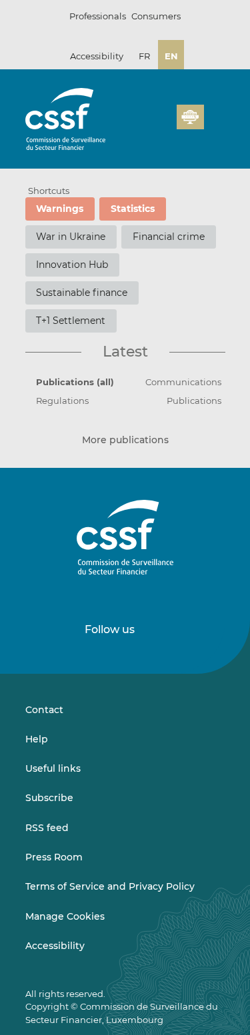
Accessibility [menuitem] (55, 946)
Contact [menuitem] (44, 710)
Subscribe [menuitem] (49, 798)
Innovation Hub (72, 265)
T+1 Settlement (70, 321)
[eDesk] (190, 117)
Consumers (156, 16)
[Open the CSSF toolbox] (162, 124)
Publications (194, 400)
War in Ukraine (70, 237)
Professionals (97, 16)
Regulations (62, 400)
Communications (183, 382)
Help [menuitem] (36, 739)
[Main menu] (214, 114)
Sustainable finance (81, 293)
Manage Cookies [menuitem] (65, 916)
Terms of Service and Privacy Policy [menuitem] (110, 886)
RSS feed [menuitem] (47, 828)
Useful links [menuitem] (53, 768)
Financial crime (169, 237)
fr (144, 56)
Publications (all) (75, 382)
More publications (125, 440)
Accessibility (96, 56)
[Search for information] (146, 124)
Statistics (133, 209)
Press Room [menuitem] (54, 857)
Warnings (59, 209)
